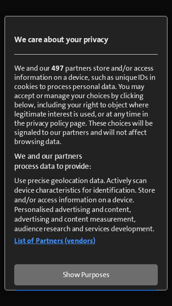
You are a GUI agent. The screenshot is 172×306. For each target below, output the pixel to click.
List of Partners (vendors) (54, 240)
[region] (85, 152)
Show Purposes (86, 274)
